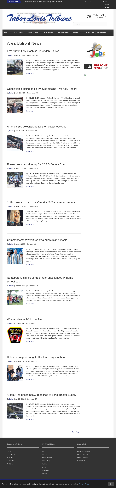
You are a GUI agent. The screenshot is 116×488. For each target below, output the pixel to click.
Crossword (101, 32)
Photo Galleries (82, 457)
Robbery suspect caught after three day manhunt (36, 357)
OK (111, 484)
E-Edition (106, 2)
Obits (37, 32)
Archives (106, 4)
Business (45, 470)
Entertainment (47, 457)
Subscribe (97, 2)
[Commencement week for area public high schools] (15, 256)
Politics (44, 464)
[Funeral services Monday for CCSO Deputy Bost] (15, 180)
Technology (46, 461)
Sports (44, 454)
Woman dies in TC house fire (24, 319)
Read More (30, 73)
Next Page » (76, 432)
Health (44, 473)
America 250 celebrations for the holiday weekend (36, 126)
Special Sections (18, 32)
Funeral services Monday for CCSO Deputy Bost (36, 164)
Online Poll (81, 461)
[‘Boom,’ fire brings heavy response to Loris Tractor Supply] (15, 411)
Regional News (63, 32)
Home (6, 32)
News (30, 32)
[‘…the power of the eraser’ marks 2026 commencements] (15, 218)
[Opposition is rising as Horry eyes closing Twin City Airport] (15, 105)
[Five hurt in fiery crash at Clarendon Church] (15, 67)
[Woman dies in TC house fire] (15, 335)
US (43, 451)
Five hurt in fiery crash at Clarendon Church (33, 50)
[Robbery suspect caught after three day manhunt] (15, 373)
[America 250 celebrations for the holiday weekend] (15, 142)
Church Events (48, 32)
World (44, 467)
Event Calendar (82, 454)
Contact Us (88, 2)
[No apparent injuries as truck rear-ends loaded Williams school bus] (15, 297)
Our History (77, 32)
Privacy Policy (84, 484)
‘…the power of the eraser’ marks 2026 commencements (41, 202)
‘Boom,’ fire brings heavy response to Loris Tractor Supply (41, 394)
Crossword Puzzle (83, 451)
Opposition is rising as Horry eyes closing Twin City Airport (43, 1)
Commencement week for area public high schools (37, 239)
